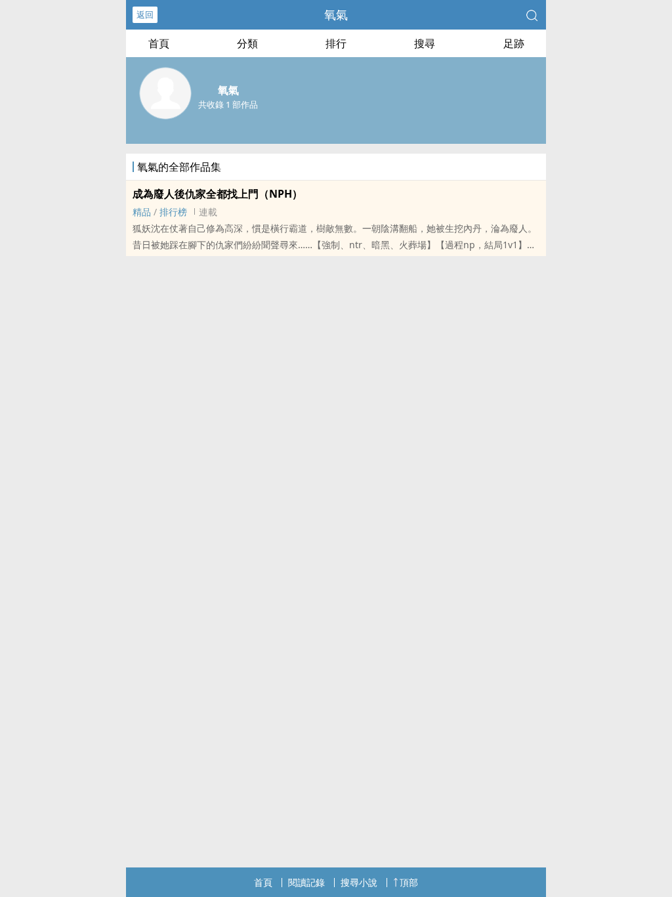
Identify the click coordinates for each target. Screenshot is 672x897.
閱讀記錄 (306, 882)
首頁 (158, 43)
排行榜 (173, 212)
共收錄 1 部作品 (228, 104)
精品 (142, 212)
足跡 (513, 43)
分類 (247, 43)
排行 (336, 43)
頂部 (409, 882)
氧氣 (336, 14)
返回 (145, 14)
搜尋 (424, 43)
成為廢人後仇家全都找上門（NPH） (218, 193)
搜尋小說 (359, 882)
